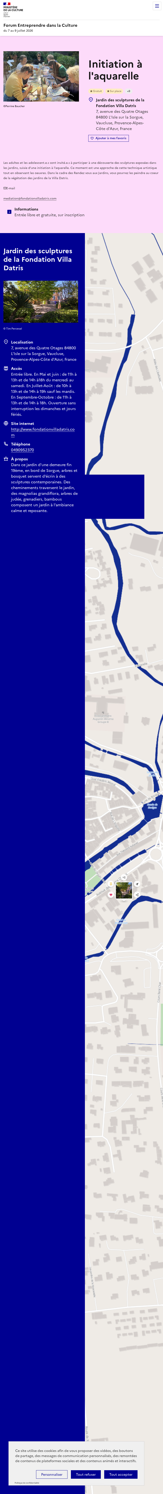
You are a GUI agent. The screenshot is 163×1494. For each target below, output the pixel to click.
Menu (157, 6)
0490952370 (22, 450)
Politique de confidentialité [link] (27, 1482)
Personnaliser (51, 1474)
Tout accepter (120, 1474)
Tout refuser (86, 1474)
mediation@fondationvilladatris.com (29, 198)
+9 (128, 91)
